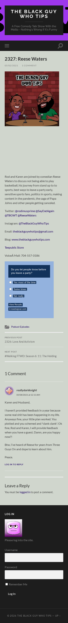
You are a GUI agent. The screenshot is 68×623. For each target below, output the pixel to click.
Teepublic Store (14, 247)
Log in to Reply (14, 464)
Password (11, 567)
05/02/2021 (11, 65)
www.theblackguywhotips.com (31, 239)
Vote (44, 308)
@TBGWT (11, 215)
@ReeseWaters (27, 215)
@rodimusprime (25, 211)
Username (11, 550)
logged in (25, 492)
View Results (15, 304)
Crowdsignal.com (17, 309)
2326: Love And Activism (20, 339)
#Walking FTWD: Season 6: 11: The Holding (31, 354)
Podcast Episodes (20, 326)
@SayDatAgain (45, 211)
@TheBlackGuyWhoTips (34, 223)
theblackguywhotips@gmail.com (33, 231)
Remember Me (17, 584)
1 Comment (29, 65)
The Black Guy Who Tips (34, 14)
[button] (32, 98)
